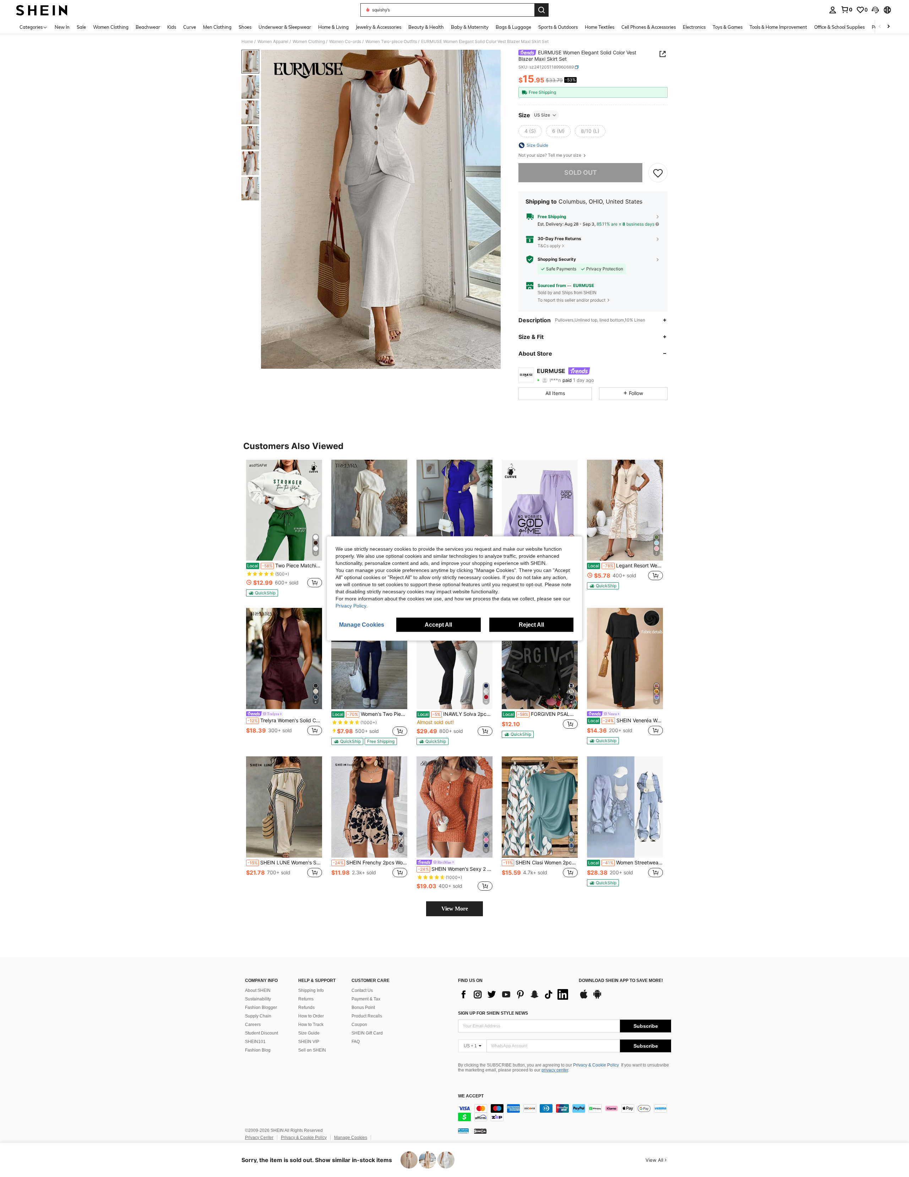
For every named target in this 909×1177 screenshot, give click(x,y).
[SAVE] (658, 172)
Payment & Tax (366, 999)
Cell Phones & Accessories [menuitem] (648, 27)
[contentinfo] (564, 1112)
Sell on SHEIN (312, 1050)
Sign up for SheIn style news (493, 1013)
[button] (875, 10)
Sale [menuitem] (81, 27)
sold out (580, 172)
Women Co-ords (345, 41)
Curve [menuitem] (189, 27)
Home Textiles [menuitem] (599, 27)
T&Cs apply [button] (549, 245)
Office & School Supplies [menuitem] (839, 27)
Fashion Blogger (261, 1007)
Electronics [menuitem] (694, 27)
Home (247, 41)
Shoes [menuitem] (245, 27)
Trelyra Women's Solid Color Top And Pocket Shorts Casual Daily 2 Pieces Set (284, 720)
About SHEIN (258, 990)
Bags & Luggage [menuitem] (513, 27)
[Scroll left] (879, 27)
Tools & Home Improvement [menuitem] (778, 27)
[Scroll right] (888, 27)
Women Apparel (272, 41)
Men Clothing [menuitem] (217, 27)
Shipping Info (311, 990)
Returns (306, 999)
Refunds (306, 1007)
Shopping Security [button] (557, 259)
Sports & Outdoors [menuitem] (558, 27)
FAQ (356, 1041)
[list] (515, 994)
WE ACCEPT (471, 1096)
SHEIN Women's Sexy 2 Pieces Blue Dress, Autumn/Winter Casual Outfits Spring (455, 869)
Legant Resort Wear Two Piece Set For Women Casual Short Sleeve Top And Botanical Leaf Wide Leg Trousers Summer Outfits (625, 565)
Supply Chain (258, 1016)
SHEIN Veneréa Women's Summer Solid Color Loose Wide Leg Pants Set (625, 720)
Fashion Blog (258, 1050)
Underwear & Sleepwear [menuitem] (284, 27)
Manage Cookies (350, 1137)
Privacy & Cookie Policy (596, 1065)
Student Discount (261, 1033)
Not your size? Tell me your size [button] (550, 155)
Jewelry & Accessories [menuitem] (378, 27)
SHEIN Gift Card (367, 1033)
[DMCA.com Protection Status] (480, 1130)
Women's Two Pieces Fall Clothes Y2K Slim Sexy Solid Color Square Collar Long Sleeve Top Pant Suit (369, 714)
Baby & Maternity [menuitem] (470, 27)
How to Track (310, 1024)
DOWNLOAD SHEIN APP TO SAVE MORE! (621, 980)
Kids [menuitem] (171, 27)
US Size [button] (542, 115)
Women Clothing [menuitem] (111, 27)
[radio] (530, 131)
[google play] (597, 997)
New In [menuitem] (62, 27)
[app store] (584, 997)
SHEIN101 (255, 1041)
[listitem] (284, 528)
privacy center (554, 1070)
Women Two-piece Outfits (391, 41)
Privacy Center (259, 1137)
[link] (846, 9)
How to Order (311, 1016)
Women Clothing (309, 41)
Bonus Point (363, 1007)
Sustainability (258, 999)
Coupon (359, 1024)
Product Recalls (367, 1016)
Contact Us (362, 990)
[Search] (541, 10)
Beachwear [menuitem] (148, 27)
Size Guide (309, 1033)
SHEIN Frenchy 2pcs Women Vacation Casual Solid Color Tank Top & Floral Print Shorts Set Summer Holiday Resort (370, 862)
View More (454, 909)
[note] (262, 592)
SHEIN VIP (308, 1041)
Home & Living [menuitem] (333, 27)
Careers (253, 1024)
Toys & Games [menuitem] (727, 27)
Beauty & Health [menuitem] (426, 27)
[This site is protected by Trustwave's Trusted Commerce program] (463, 1130)
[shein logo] (41, 10)
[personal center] (832, 10)
